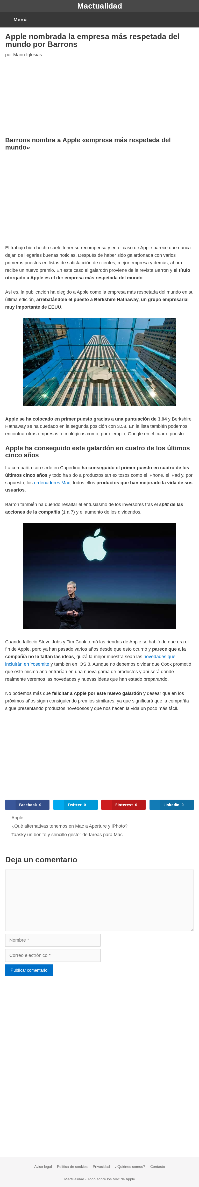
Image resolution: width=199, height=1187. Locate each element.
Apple (17, 817)
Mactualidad (99, 6)
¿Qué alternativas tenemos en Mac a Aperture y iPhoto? (69, 826)
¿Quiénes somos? (130, 1166)
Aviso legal (43, 1166)
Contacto (157, 1166)
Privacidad (101, 1166)
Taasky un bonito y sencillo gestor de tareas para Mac (67, 834)
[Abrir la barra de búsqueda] (190, 19)
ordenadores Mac (52, 482)
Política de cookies (72, 1166)
